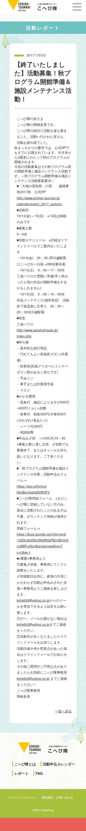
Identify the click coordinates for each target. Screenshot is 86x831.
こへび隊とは (25, 764)
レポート (21, 773)
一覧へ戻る (63, 711)
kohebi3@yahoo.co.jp (33, 600)
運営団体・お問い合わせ (57, 797)
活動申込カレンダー (59, 764)
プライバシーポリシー (21, 797)
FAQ (39, 773)
